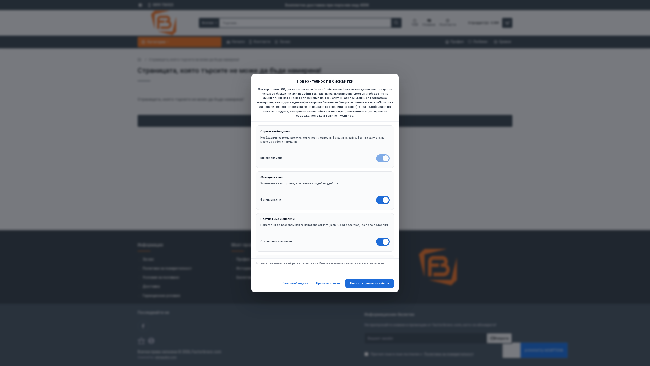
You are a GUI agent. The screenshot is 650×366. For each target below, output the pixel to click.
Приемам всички (328, 283)
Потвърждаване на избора (369, 283)
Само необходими (295, 283)
